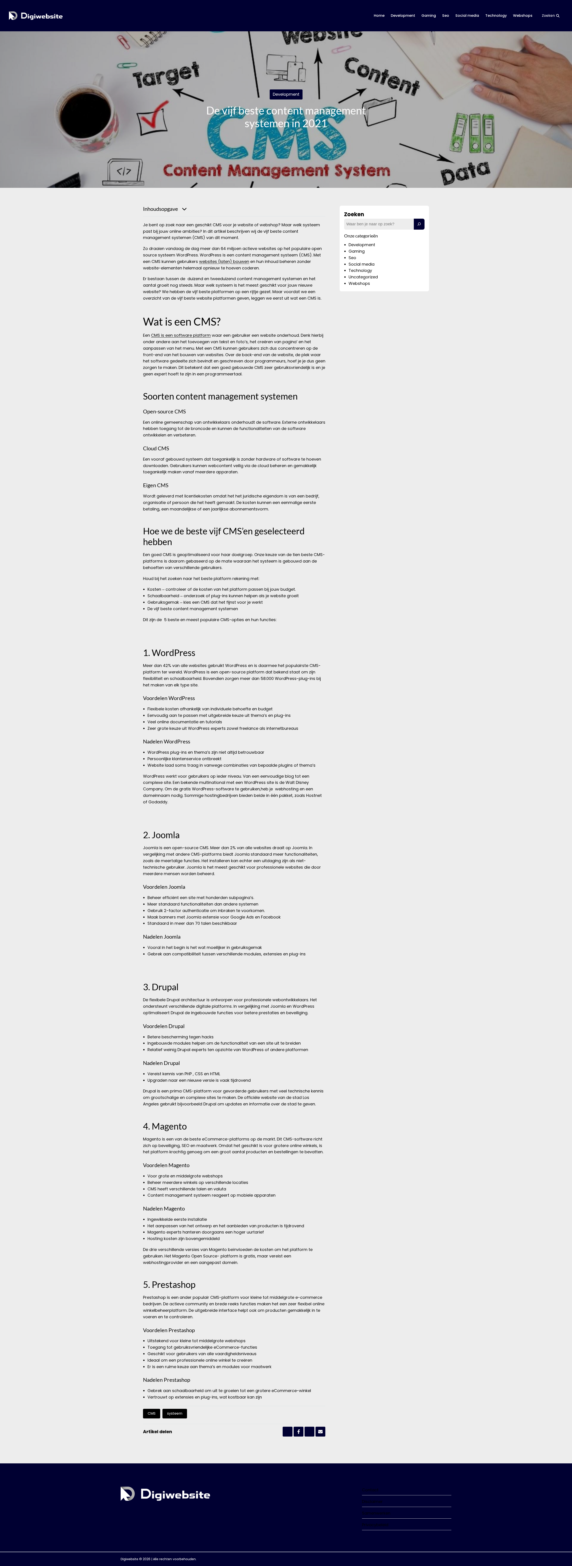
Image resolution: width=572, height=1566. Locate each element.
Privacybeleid (375, 1525)
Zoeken (354, 214)
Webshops (522, 15)
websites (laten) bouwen (224, 261)
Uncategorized (363, 277)
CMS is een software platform (181, 335)
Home (379, 15)
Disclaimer (372, 1501)
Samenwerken (376, 1513)
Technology (496, 15)
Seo (445, 15)
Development (403, 15)
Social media (467, 15)
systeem (174, 1413)
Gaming (428, 15)
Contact (370, 1490)
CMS (152, 1413)
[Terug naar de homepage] (36, 15)
